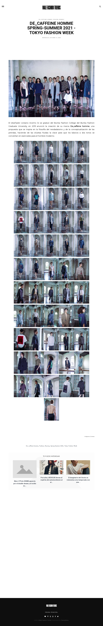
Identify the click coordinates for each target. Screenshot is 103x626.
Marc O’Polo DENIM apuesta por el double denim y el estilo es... (24, 483)
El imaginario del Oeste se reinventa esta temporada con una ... (78, 480)
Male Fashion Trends (45, 620)
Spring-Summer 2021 (57, 446)
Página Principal (51, 612)
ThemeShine (64, 620)
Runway (61, 19)
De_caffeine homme (45, 19)
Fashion (55, 19)
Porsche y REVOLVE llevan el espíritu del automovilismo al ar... (51, 480)
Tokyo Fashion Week (70, 446)
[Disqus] (51, 520)
